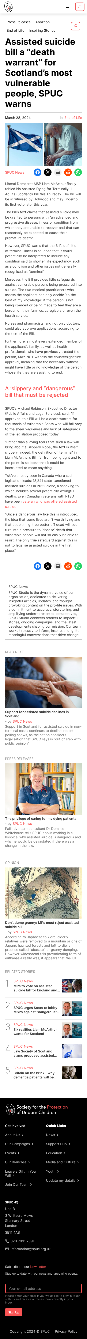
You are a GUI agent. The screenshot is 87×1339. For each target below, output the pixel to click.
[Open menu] (67, 6)
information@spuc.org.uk (31, 1249)
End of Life (73, 118)
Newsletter (38, 1267)
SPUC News (14, 172)
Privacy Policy (66, 1331)
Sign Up (13, 1312)
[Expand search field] (79, 7)
